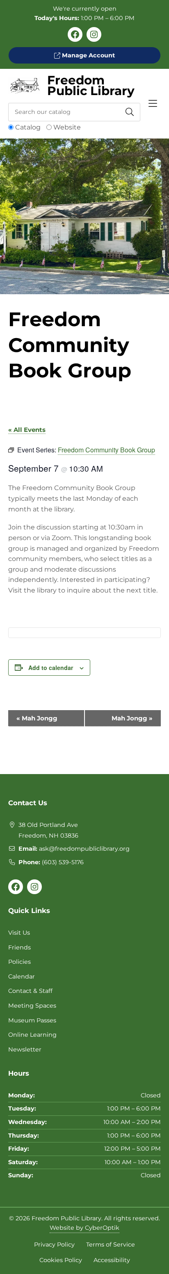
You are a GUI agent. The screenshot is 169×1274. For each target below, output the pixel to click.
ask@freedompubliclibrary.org (84, 848)
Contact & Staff (30, 991)
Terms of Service (110, 1244)
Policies (19, 961)
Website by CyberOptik (84, 1227)
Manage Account (87, 55)
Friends (19, 947)
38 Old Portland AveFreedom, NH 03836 (48, 830)
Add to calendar (50, 667)
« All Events (27, 430)
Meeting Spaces (32, 1005)
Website (67, 127)
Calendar (21, 976)
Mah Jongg (36, 718)
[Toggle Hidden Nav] (152, 103)
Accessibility (112, 1260)
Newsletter (24, 1049)
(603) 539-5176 (63, 862)
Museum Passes (32, 1020)
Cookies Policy (60, 1260)
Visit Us (19, 932)
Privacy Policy (54, 1244)
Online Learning (32, 1034)
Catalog (28, 127)
